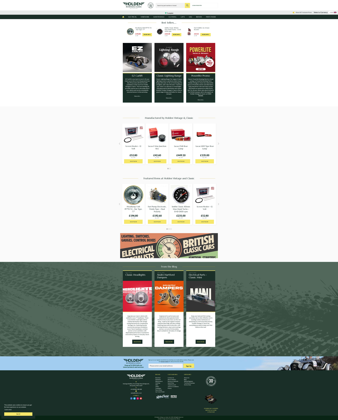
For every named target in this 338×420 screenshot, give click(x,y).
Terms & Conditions (173, 386)
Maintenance (158, 17)
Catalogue (158, 388)
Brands (199, 17)
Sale (190, 17)
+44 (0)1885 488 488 (136, 389)
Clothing (172, 17)
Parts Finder (211, 17)
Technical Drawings (189, 383)
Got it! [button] (18, 414)
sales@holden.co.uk (136, 393)
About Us (186, 377)
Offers (157, 386)
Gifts (183, 17)
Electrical (132, 17)
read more (137, 341)
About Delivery (172, 379)
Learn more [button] (8, 409)
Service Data (187, 385)
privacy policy (165, 361)
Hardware (145, 17)
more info (147, 34)
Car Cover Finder (160, 392)
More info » (137, 96)
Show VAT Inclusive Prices (304, 12)
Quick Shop (171, 383)
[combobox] (332, 12)
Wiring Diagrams (188, 381)
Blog (185, 379)
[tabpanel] (133, 144)
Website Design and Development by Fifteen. (169, 418)
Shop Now (133, 161)
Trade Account (172, 385)
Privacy (170, 388)
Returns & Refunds (173, 381)
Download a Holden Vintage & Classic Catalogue (211, 410)
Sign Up (188, 366)
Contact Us (171, 377)
